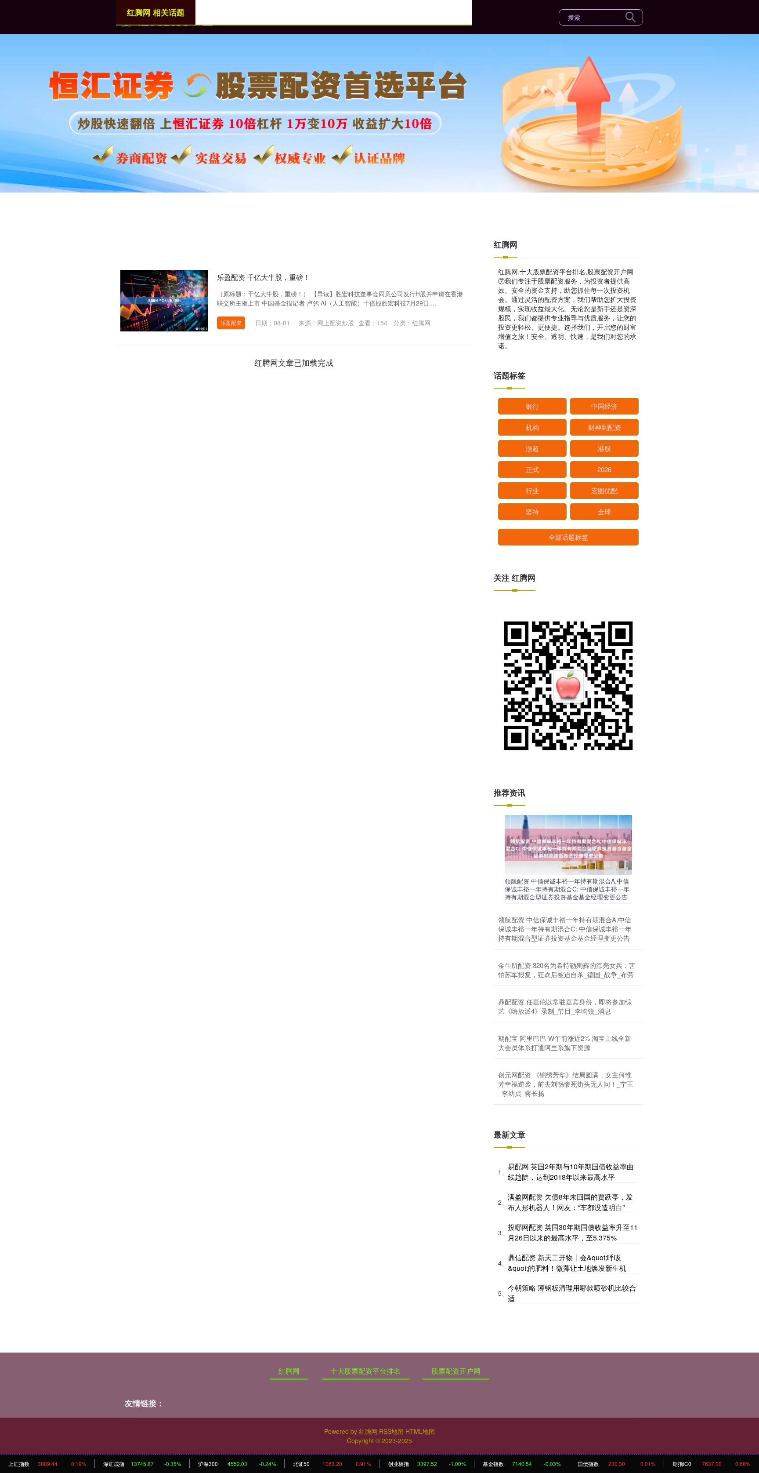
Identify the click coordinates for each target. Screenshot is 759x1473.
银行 (532, 406)
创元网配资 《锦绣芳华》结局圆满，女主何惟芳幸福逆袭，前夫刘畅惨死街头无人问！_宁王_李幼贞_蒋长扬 (565, 1084)
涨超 (532, 448)
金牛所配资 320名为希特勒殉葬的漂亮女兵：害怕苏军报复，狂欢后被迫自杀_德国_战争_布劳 (567, 969)
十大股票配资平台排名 (365, 1371)
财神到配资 (604, 427)
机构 (532, 427)
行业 (532, 490)
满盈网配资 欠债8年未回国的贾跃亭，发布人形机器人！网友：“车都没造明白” (570, 1202)
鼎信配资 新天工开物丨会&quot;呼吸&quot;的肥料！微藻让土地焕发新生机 (567, 1262)
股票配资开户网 (456, 1371)
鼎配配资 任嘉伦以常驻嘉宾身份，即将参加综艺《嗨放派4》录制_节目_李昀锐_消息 (565, 1006)
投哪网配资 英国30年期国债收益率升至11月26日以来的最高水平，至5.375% (573, 1232)
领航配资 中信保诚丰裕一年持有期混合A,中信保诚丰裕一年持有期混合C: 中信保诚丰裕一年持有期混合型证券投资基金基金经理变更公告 (567, 889)
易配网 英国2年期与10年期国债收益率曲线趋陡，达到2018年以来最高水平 (571, 1171)
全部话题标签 (568, 537)
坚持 (532, 511)
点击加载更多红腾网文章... (294, 362)
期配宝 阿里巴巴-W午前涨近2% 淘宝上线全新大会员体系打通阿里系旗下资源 (564, 1042)
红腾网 (289, 1371)
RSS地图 (391, 1431)
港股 (604, 448)
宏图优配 (604, 490)
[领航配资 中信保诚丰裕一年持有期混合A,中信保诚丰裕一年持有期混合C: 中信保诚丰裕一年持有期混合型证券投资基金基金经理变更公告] (568, 844)
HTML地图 (420, 1431)
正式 (532, 469)
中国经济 (604, 406)
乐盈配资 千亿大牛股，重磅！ (263, 277)
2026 (604, 469)
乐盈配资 (231, 322)
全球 (604, 511)
